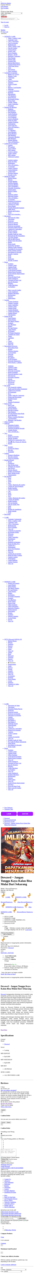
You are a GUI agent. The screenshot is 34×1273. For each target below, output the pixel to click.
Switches (10, 356)
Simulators (11, 719)
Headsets (10, 92)
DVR (9, 255)
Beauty (10, 461)
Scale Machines (12, 415)
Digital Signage (12, 609)
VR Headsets (12, 315)
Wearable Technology (14, 188)
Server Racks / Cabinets (15, 362)
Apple (10, 666)
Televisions (11, 219)
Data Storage (11, 58)
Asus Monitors (12, 132)
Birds (9, 508)
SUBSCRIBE (22, 1218)
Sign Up (6, 27)
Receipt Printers (12, 408)
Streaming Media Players (15, 227)
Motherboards (12, 45)
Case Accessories (13, 43)
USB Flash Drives (13, 66)
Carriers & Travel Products (15, 486)
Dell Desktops (12, 112)
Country (3, 1269)
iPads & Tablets (12, 191)
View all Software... (13, 431)
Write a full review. (6, 1107)
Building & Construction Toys (16, 440)
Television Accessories (14, 715)
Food (9, 480)
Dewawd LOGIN (9, 821)
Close (2, 1237)
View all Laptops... (13, 165)
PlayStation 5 (12, 720)
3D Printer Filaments (14, 333)
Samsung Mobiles (13, 185)
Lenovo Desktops (13, 119)
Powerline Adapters (13, 377)
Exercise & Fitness (13, 448)
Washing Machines (13, 293)
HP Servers (11, 382)
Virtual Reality (12, 725)
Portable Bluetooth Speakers (16, 208)
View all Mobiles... (13, 186)
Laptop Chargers (13, 168)
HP (9, 339)
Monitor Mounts (12, 140)
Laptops (10, 145)
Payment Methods (9, 1190)
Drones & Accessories (14, 730)
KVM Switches (12, 359)
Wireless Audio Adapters (15, 247)
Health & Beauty (9, 460)
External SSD (12, 61)
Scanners (10, 323)
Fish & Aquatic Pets (13, 504)
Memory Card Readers (14, 87)
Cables (10, 79)
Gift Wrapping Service (10, 1199)
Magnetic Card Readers (14, 420)
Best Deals (7, 514)
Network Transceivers (14, 361)
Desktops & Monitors (10, 107)
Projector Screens (13, 222)
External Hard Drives (14, 64)
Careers (6, 1189)
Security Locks (12, 175)
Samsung (10, 343)
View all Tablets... (13, 198)
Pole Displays (12, 412)
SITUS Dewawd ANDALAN (13, 639)
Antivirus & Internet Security (16, 428)
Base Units (11, 405)
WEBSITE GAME (9, 36)
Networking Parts (13, 348)
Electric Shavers (12, 470)
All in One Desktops (14, 549)
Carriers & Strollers (13, 499)
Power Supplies (12, 53)
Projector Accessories (14, 226)
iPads (9, 193)
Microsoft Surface (13, 196)
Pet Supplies (7, 476)
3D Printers (11, 331)
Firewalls (10, 354)
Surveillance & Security (15, 252)
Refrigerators (11, 295)
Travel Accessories (13, 458)
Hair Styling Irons (13, 465)
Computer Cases (12, 40)
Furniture (10, 264)
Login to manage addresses (8, 1264)
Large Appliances (13, 292)
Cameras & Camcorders (15, 229)
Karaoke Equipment (13, 402)
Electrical (10, 275)
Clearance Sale (8, 809)
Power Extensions (13, 81)
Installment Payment (10, 1192)
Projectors (11, 221)
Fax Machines (12, 324)
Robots (10, 443)
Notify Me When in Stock (8, 974)
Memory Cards (12, 76)
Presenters (11, 105)
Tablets (10, 652)
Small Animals (12, 511)
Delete (8, 1122)
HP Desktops (12, 110)
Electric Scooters (13, 438)
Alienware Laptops (13, 157)
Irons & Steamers (13, 282)
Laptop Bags (11, 171)
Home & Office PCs (14, 544)
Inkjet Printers (12, 320)
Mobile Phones (12, 178)
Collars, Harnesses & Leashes (16, 485)
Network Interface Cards (15, 374)
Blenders (10, 283)
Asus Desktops (12, 115)
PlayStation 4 (12, 722)
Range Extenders (13, 372)
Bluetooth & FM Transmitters (16, 236)
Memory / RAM (12, 54)
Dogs (9, 478)
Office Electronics (13, 606)
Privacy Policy (8, 1200)
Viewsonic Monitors (14, 137)
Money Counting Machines (16, 417)
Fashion (6, 453)
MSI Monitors (12, 138)
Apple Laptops (12, 153)
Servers (10, 379)
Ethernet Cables (12, 369)
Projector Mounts (13, 224)
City (2, 1271)
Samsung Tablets (13, 194)
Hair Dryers (11, 468)
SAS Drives (11, 69)
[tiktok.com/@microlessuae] (10, 1230)
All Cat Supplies (12, 503)
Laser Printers (12, 318)
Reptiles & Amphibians (14, 509)
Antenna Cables (12, 367)
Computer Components (14, 519)
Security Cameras (13, 254)
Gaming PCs (11, 545)
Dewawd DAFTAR (10, 820)
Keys (9, 394)
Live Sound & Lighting (14, 387)
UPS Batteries (12, 96)
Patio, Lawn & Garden (14, 290)
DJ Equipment (12, 392)
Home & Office (12, 120)
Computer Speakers (13, 91)
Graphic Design (12, 430)
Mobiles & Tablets (9, 176)
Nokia (10, 649)
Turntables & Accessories (15, 249)
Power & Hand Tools (14, 277)
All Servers (11, 384)
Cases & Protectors (13, 203)
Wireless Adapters (13, 351)
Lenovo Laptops (12, 152)
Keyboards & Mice (13, 99)
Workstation (11, 163)
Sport (5, 445)
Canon (10, 341)
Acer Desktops (12, 117)
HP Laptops (11, 147)
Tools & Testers (12, 84)
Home (6, 262)
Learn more (28, 929)
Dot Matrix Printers (13, 321)
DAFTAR (25, 814)
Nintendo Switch (13, 723)
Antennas (10, 366)
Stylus (10, 212)
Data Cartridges (12, 71)
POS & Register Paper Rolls (16, 413)
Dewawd (7, 818)
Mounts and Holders (14, 211)
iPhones (10, 180)
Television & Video (13, 217)
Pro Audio (7, 385)
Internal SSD (11, 59)
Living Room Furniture (14, 270)
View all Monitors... (13, 142)
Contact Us (7, 1179)
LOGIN (9, 814)
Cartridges (11, 338)
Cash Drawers (12, 407)
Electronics (7, 216)
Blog (5, 1195)
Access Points (12, 352)
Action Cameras (12, 232)
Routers (10, 349)
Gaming (6, 300)
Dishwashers (11, 298)
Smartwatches (12, 189)
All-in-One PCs (12, 125)
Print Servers (11, 375)
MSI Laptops (12, 155)
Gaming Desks (12, 267)
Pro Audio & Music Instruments (17, 742)
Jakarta (6, 3)
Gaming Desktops (13, 122)
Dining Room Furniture (14, 272)
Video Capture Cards (14, 46)
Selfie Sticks (11, 209)
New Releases (8, 807)
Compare (5, 936)
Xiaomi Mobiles (12, 181)
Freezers (10, 296)
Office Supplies (8, 422)
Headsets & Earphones (14, 201)
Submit (3, 1110)
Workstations (11, 124)
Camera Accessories (13, 737)
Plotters (10, 326)
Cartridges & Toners (14, 334)
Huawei (10, 646)
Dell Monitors (12, 135)
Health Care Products (14, 471)
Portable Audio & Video (15, 234)
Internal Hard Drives (14, 63)
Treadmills (11, 452)
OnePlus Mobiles (13, 183)
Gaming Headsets (13, 310)
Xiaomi (10, 647)
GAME (6, 517)
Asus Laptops (12, 148)
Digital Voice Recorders (15, 240)
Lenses (10, 735)
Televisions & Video (14, 705)
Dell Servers (11, 380)
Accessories (11, 166)
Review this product (6, 1103)
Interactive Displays (13, 608)
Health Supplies (12, 488)
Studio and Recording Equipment (17, 389)
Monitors (10, 129)
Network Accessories (14, 371)
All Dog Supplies (13, 489)
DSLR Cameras (12, 231)
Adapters (10, 82)
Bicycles (10, 450)
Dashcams (11, 259)
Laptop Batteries (12, 170)
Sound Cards (11, 51)
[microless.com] (4, 17)
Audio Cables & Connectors (16, 395)
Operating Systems (13, 425)
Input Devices (12, 97)
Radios (10, 242)
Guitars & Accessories (14, 390)
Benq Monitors (12, 133)
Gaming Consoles (13, 303)
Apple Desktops (12, 114)
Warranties (7, 1187)
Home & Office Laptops (15, 555)
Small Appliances (13, 278)
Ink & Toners (12, 601)
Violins (10, 400)
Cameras (10, 732)
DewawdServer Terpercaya (25, 912)
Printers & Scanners (13, 583)
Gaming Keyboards (13, 311)
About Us (7, 1181)
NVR (9, 257)
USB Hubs (11, 77)
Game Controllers (13, 104)
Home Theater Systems (14, 250)
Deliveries (7, 1184)
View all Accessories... (14, 214)
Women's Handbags (13, 455)
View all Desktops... (14, 127)
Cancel (3, 1122)
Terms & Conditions (10, 1202)
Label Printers (12, 329)
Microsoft (11, 656)
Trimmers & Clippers (14, 466)
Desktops (10, 109)
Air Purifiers (11, 287)
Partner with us (8, 1205)
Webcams (11, 89)
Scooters (10, 447)
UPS (9, 86)
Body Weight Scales (14, 473)
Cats (9, 491)
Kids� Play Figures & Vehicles (17, 442)
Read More (4, 1030)
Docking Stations (13, 173)
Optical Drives (12, 49)
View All (10, 344)
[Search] (18, 19)
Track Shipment (8, 1182)
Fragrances (11, 463)
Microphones (12, 94)
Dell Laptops (11, 150)
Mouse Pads (11, 101)
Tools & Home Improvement (16, 273)
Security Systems (13, 260)
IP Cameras (11, 357)
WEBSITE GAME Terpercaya (14, 907)
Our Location (4, 8)
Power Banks (12, 206)
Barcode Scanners (13, 410)
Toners (10, 336)
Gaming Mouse (12, 313)
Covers (10, 681)
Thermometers (12, 475)
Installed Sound (12, 399)
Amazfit (10, 671)
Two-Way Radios (13, 237)
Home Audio (11, 244)
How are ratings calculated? (9, 1090)
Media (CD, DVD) (13, 74)
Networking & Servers (10, 346)
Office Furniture (12, 268)
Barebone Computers (14, 56)
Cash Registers (12, 418)
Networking (11, 611)
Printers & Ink (8, 316)
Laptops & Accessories (10, 143)
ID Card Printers (12, 328)
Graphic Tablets (12, 102)
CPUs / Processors (13, 41)
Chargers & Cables (13, 204)
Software (7, 423)
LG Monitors (12, 130)
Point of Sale (8, 403)
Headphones (11, 539)
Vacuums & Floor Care (14, 280)
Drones (10, 435)
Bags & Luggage (13, 457)
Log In (6, 25)
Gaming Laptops (13, 160)
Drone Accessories (13, 436)
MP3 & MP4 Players (14, 239)
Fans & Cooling (12, 48)
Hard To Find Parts (9, 1197)
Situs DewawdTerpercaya (24, 902)
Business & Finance (13, 427)
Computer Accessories (10, 73)
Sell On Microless (9, 1207)
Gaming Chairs (12, 265)
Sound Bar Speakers (14, 245)
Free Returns (4, 6)
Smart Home (11, 743)
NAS (9, 68)
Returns (6, 1186)
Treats (9, 481)
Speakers (10, 535)
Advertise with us (9, 1203)
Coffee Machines (13, 285)
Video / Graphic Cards (14, 38)
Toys (5, 433)
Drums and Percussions (14, 397)
